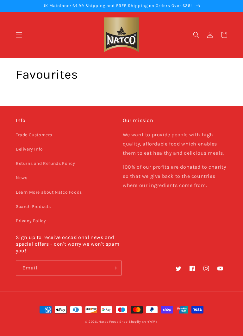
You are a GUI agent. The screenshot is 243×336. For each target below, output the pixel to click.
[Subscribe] (114, 268)
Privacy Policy (31, 220)
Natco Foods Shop (113, 322)
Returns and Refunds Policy (45, 163)
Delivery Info (29, 149)
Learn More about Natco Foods (49, 192)
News (21, 177)
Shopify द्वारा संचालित (143, 322)
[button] (19, 35)
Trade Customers (34, 135)
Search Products (33, 206)
